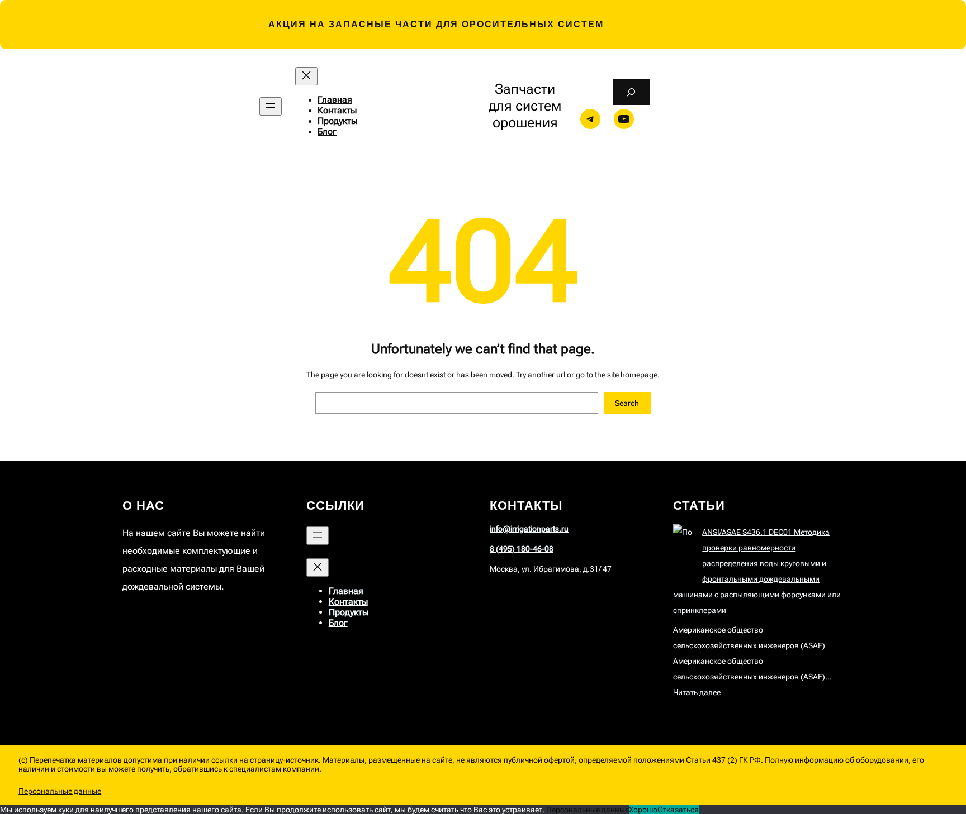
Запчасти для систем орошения (525, 106)
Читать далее (697, 692)
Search (627, 403)
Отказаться (678, 809)
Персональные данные (59, 791)
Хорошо (643, 809)
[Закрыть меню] (306, 76)
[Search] (631, 92)
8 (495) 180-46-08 (521, 548)
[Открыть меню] (270, 106)
